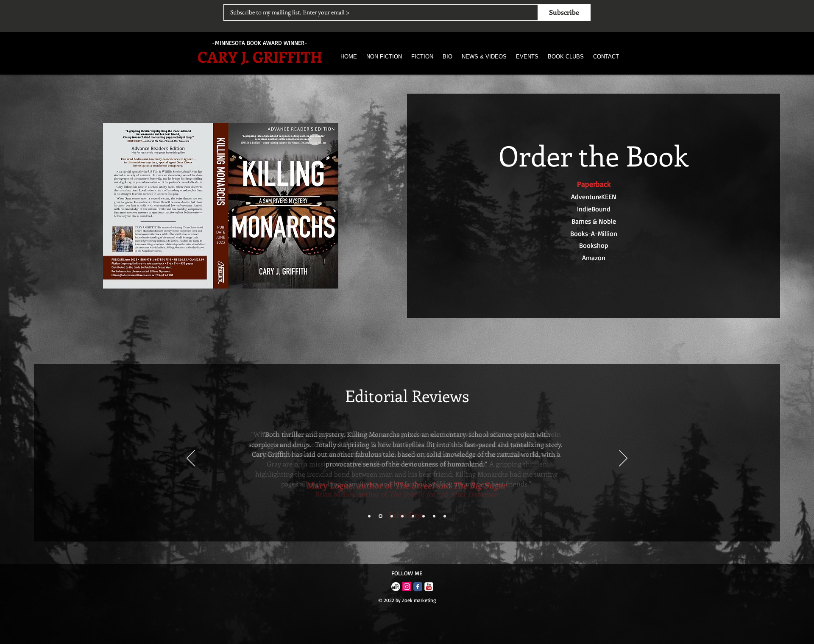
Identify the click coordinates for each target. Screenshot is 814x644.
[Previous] (191, 459)
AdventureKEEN (593, 196)
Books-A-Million (593, 233)
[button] (384, 56)
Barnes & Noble (593, 221)
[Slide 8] (444, 516)
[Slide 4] (402, 516)
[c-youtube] (428, 586)
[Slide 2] (380, 516)
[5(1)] (395, 586)
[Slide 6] (423, 516)
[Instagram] (406, 586)
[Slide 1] (369, 516)
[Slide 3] (391, 516)
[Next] (623, 459)
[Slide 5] (413, 516)
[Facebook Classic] (417, 586)
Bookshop (593, 245)
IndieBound (593, 209)
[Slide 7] (434, 516)
